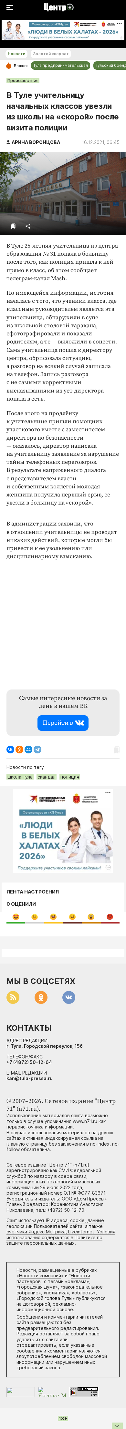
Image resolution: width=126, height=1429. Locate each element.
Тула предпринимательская (60, 65)
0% (16, 916)
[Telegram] (37, 749)
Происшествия (22, 80)
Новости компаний (40, 1275)
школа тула (20, 777)
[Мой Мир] (28, 749)
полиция (69, 777)
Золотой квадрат (51, 53)
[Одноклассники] (19, 749)
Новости (16, 53)
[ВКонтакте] (10, 749)
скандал (46, 777)
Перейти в (58, 723)
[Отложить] (13, 226)
